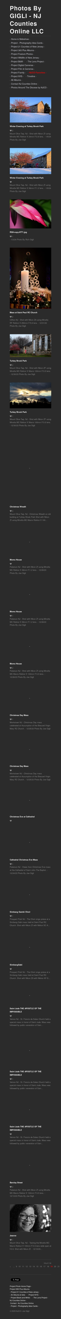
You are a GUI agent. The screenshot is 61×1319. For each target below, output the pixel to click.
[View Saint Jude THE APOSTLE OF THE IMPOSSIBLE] (30, 996)
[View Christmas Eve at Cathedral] (30, 801)
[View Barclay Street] (30, 1166)
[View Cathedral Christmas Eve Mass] (30, 843)
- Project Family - (18, 72)
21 (59, 1266)
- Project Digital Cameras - (22, 65)
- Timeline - (31, 76)
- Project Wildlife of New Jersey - (25, 57)
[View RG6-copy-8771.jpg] (30, 215)
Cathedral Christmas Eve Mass (24, 859)
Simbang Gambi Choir (20, 911)
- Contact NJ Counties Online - (24, 83)
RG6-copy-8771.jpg (18, 232)
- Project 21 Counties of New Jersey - (27, 46)
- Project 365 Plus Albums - (22, 50)
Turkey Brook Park (18, 360)
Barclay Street (16, 1182)
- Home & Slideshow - (20, 39)
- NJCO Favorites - (37, 72)
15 (37, 1266)
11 (23, 1266)
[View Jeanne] (30, 1219)
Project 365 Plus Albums (19, 1289)
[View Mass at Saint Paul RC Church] (30, 279)
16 (41, 1266)
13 (30, 1266)
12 (27, 1266)
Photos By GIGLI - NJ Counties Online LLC (27, 19)
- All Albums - (16, 79)
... (14, 1266)
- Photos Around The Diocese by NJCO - (29, 87)
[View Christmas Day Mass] (30, 699)
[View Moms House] (30, 543)
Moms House (16, 559)
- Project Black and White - (20, 1297)
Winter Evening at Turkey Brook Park (27, 126)
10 (20, 1266)
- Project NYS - (17, 76)
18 (48, 1266)
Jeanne (13, 1235)
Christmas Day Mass (19, 715)
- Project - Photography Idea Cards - (27, 42)
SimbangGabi (16, 964)
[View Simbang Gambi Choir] (30, 895)
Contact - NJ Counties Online (22, 1303)
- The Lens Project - (35, 61)
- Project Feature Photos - (22, 53)
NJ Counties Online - (18, 1300)
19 (51, 1266)
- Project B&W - (17, 61)
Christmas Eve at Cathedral (22, 816)
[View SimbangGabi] (30, 948)
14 (34, 1266)
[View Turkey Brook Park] (30, 346)
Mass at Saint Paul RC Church (23, 312)
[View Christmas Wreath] (30, 469)
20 (55, 1266)
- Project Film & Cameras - (22, 68)
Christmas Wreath (18, 506)
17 (44, 1266)
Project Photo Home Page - (21, 1286)
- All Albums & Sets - (18, 1294)
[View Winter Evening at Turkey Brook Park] (30, 111)
